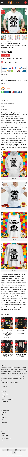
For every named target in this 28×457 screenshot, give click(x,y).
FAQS (3, 396)
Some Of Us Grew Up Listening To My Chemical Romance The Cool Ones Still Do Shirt (7, 333)
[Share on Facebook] (5, 92)
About (3, 389)
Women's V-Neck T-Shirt (18, 81)
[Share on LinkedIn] (18, 92)
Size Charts (5, 435)
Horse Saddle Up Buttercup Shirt (21, 331)
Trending (8, 41)
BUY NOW (5, 55)
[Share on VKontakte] (15, 92)
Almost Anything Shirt (8, 79)
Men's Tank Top (20, 80)
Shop (3, 433)
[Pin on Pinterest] (13, 92)
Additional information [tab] (7, 103)
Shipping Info (5, 440)
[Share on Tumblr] (20, 92)
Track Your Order (6, 438)
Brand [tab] (2, 106)
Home (2, 41)
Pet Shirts (4, 422)
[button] (2, 2)
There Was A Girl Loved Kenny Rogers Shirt (7, 355)
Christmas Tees (6, 420)
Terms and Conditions (7, 399)
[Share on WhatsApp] (2, 92)
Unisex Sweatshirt (8, 81)
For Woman (5, 415)
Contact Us (5, 401)
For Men (4, 412)
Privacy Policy (5, 394)
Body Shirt (15, 79)
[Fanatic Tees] (6, 89)
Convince (15, 133)
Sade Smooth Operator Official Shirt (21, 355)
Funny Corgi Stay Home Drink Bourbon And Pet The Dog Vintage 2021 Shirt (14, 298)
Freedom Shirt (13, 80)
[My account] (25, 2)
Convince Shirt (7, 80)
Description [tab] (4, 100)
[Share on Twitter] (7, 92)
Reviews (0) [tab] (4, 109)
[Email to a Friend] (10, 92)
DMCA (4, 391)
